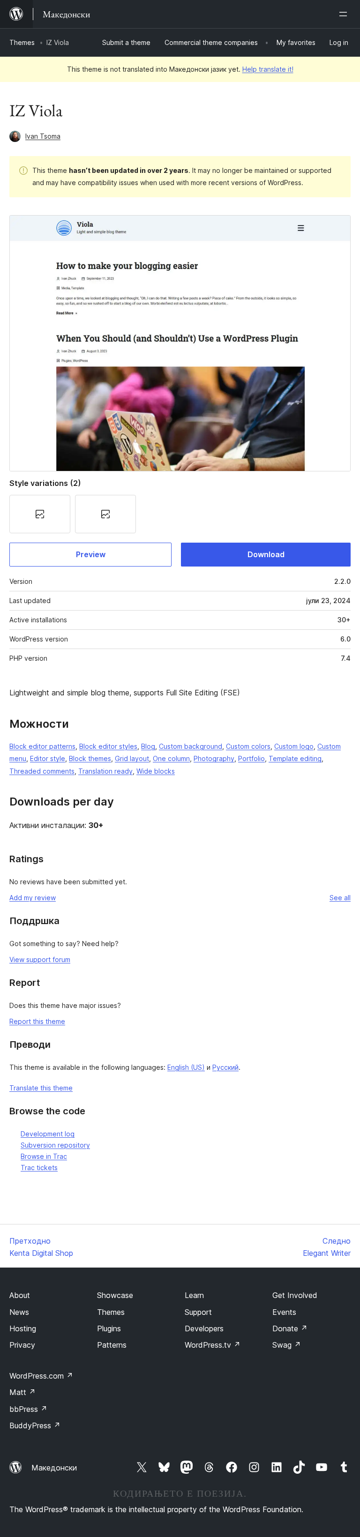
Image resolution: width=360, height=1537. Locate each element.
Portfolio (251, 758)
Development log (48, 1134)
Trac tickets (39, 1167)
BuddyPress (34, 1425)
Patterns (112, 1345)
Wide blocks (155, 771)
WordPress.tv (212, 1345)
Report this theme (37, 1021)
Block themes (90, 758)
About (19, 1295)
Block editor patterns (42, 746)
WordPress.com (41, 1375)
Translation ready (105, 771)
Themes (22, 42)
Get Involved (294, 1295)
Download (266, 554)
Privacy (22, 1345)
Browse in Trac (44, 1156)
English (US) (186, 1067)
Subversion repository (55, 1145)
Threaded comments (42, 771)
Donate (290, 1328)
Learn (194, 1295)
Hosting (22, 1328)
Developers (204, 1328)
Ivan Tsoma (42, 136)
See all (340, 898)
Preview (90, 554)
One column (171, 758)
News (19, 1312)
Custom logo (294, 746)
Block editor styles (108, 746)
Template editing (295, 758)
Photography (214, 758)
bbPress (28, 1409)
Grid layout (132, 758)
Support (198, 1312)
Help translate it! (267, 69)
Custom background (190, 746)
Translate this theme (41, 1088)
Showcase (115, 1295)
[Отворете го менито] (345, 14)
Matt (22, 1392)
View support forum (39, 959)
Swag (286, 1345)
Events (284, 1312)
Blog (148, 746)
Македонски (54, 1467)
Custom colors (248, 746)
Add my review (32, 898)
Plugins (109, 1328)
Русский (225, 1067)
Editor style (47, 758)
